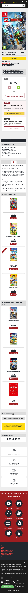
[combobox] (24, 562)
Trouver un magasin (6, 548)
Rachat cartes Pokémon (7, 550)
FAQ (3, 547)
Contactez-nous (6, 546)
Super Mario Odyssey (13, 211)
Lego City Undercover (13, 320)
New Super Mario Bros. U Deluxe (13, 236)
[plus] (18, 87)
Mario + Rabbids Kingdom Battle (13, 262)
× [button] (26, 562)
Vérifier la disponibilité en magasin (14, 72)
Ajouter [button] (14, 218)
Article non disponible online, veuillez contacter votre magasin (15, 95)
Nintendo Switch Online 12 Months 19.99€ (13, 396)
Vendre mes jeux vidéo (15, 113)
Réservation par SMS (7, 551)
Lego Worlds (13, 346)
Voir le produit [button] (14, 269)
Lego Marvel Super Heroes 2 (13, 371)
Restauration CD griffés (7, 553)
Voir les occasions (13, 128)
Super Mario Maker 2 (13, 287)
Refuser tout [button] (20, 586)
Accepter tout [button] (7, 586)
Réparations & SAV (6, 554)
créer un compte (17, 428)
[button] (14, 590)
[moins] (9, 87)
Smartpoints (5, 556)
